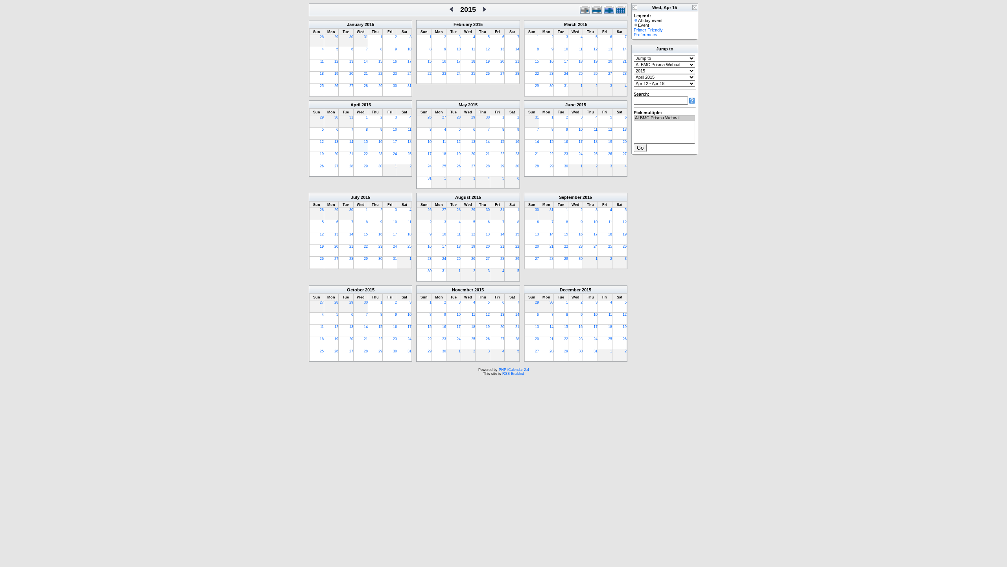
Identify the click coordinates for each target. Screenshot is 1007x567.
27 (351, 86)
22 (380, 74)
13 (351, 61)
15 (380, 61)
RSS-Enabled (513, 374)
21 (366, 74)
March (570, 24)
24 (409, 74)
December (570, 289)
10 (409, 49)
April (355, 104)
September (570, 197)
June (570, 104)
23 (395, 74)
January (355, 24)
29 (336, 37)
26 (336, 86)
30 (351, 37)
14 (366, 61)
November (462, 289)
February (463, 24)
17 (409, 61)
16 (395, 61)
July (355, 197)
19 (336, 74)
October (355, 289)
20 (351, 74)
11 (322, 61)
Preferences (645, 34)
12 (336, 61)
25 (322, 86)
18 (322, 74)
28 (322, 37)
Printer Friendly (648, 30)
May (463, 104)
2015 (369, 24)
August (462, 197)
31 (366, 37)
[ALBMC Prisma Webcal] (664, 118)
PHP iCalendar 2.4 (514, 370)
